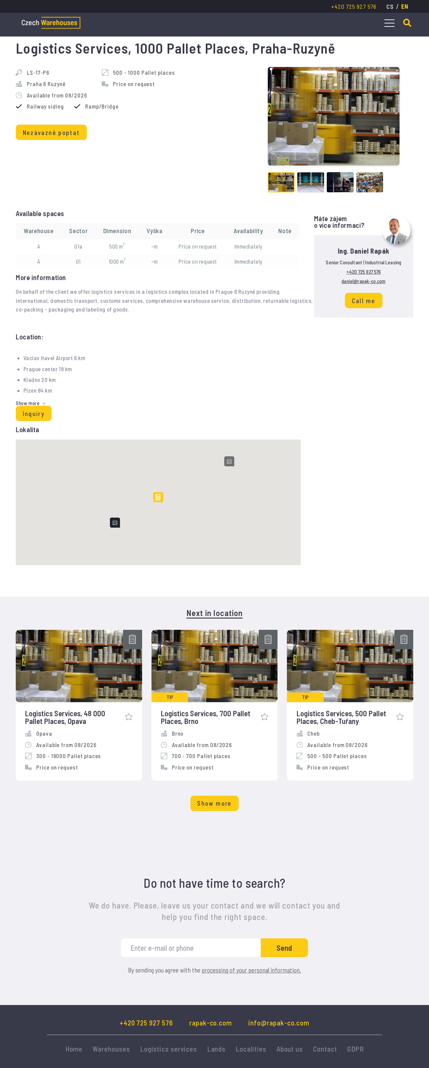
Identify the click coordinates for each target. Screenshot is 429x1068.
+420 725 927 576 (353, 6)
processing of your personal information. (251, 970)
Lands (216, 1049)
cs (390, 6)
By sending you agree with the (214, 970)
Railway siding (45, 106)
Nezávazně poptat (51, 132)
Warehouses (111, 1049)
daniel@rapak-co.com (363, 281)
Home (74, 1049)
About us (290, 1049)
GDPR (355, 1049)
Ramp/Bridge (102, 106)
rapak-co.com (210, 1022)
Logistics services (168, 1049)
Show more (214, 803)
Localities (251, 1049)
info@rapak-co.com (278, 1022)
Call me (363, 301)
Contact (325, 1049)
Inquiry (34, 413)
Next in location (214, 613)
